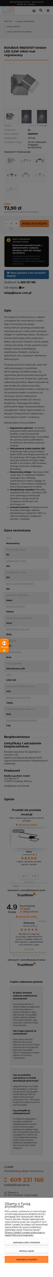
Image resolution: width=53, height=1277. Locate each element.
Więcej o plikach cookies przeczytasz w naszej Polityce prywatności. (25, 1233)
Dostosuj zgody (26, 1251)
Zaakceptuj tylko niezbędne (26, 1242)
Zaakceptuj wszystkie (26, 1259)
